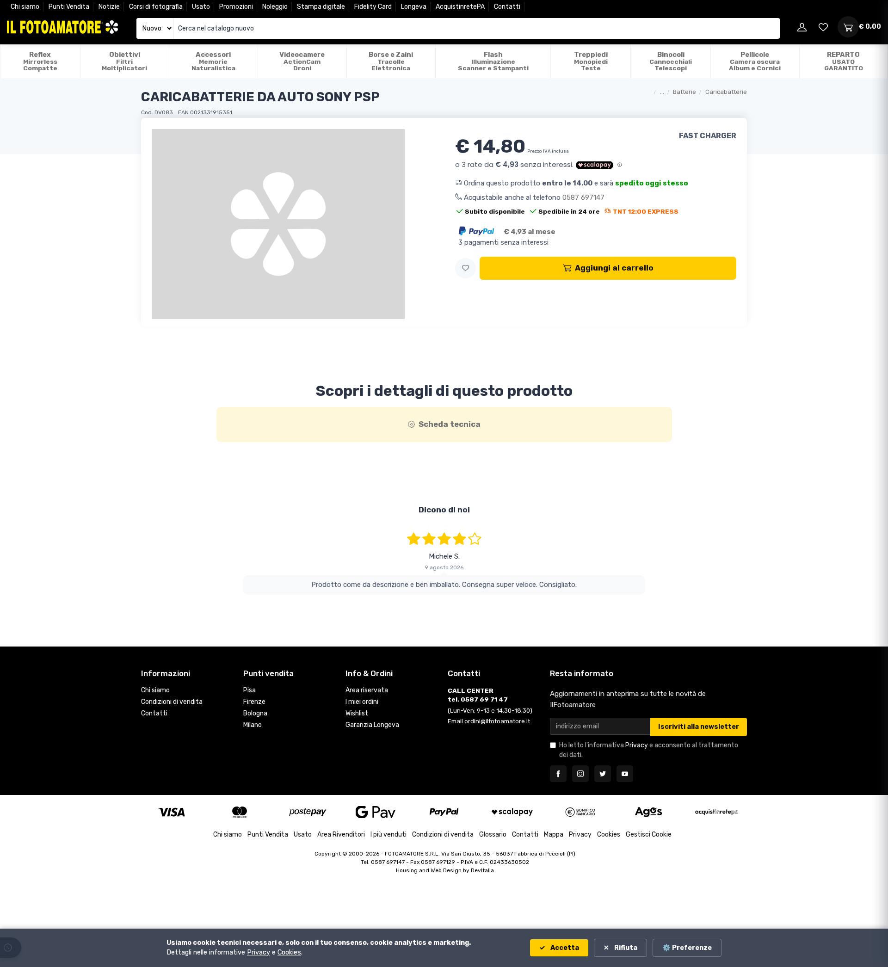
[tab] (444, 424)
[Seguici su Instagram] (580, 773)
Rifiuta (625, 948)
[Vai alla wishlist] (823, 26)
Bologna (255, 713)
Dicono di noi (444, 509)
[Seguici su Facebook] (558, 773)
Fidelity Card (373, 7)
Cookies (608, 834)
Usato (201, 7)
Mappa (553, 834)
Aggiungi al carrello (614, 267)
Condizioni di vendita (172, 702)
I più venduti (388, 834)
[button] (465, 268)
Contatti (507, 7)
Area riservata (366, 690)
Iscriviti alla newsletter (698, 727)
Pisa (249, 690)
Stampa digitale (321, 7)
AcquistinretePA (460, 7)
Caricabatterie (726, 91)
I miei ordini (361, 702)
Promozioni (236, 7)
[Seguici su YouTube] (625, 773)
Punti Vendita (69, 7)
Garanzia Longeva (372, 725)
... (662, 91)
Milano (252, 725)
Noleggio (275, 7)
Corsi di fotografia (156, 7)
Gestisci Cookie (649, 834)
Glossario (492, 834)
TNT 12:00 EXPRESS (645, 211)
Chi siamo (25, 7)
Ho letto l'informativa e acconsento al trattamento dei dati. (648, 750)
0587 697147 (583, 197)
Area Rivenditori (341, 834)
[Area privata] (802, 26)
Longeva (413, 7)
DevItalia (482, 870)
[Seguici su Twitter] (602, 773)
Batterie (684, 91)
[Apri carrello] (848, 26)
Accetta (564, 948)
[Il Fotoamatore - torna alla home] (62, 27)
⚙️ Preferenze (687, 948)
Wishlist (356, 713)
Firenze (254, 702)
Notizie (109, 7)
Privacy (636, 745)
